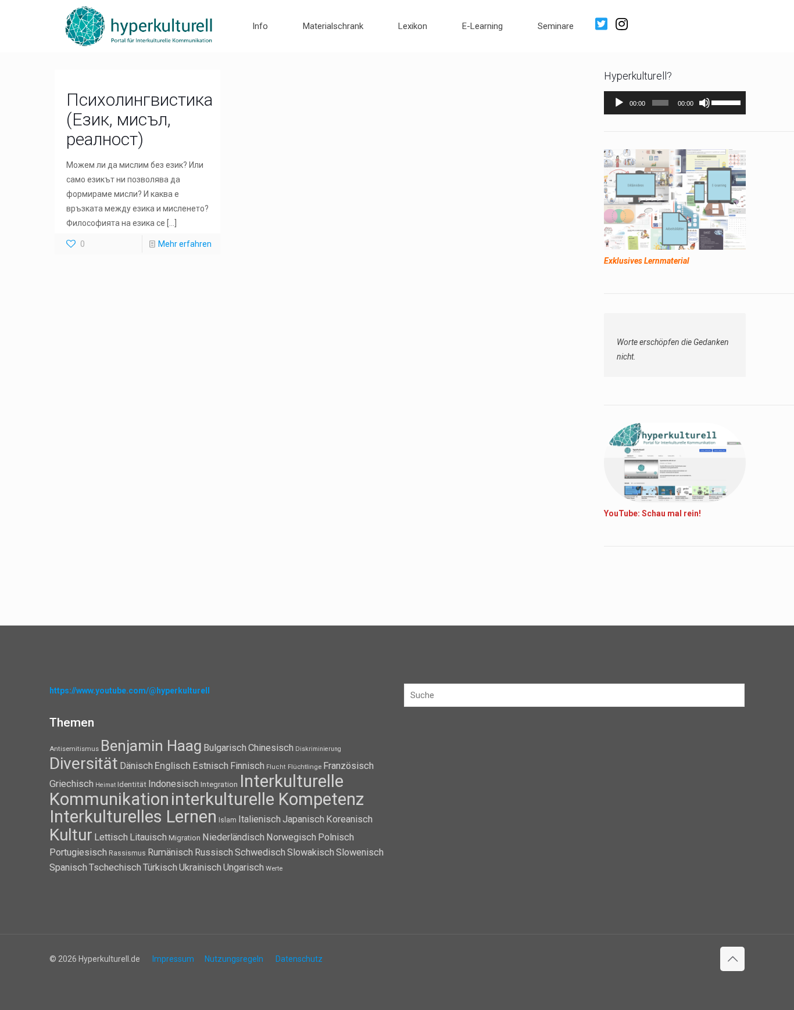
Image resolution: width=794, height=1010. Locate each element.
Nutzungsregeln (234, 959)
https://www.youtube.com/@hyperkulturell (129, 690)
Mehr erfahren (185, 244)
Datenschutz (299, 959)
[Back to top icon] (732, 959)
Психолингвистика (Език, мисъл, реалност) (139, 119)
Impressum (173, 959)
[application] (675, 102)
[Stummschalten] (704, 103)
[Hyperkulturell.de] (139, 24)
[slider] (725, 101)
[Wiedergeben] (619, 103)
